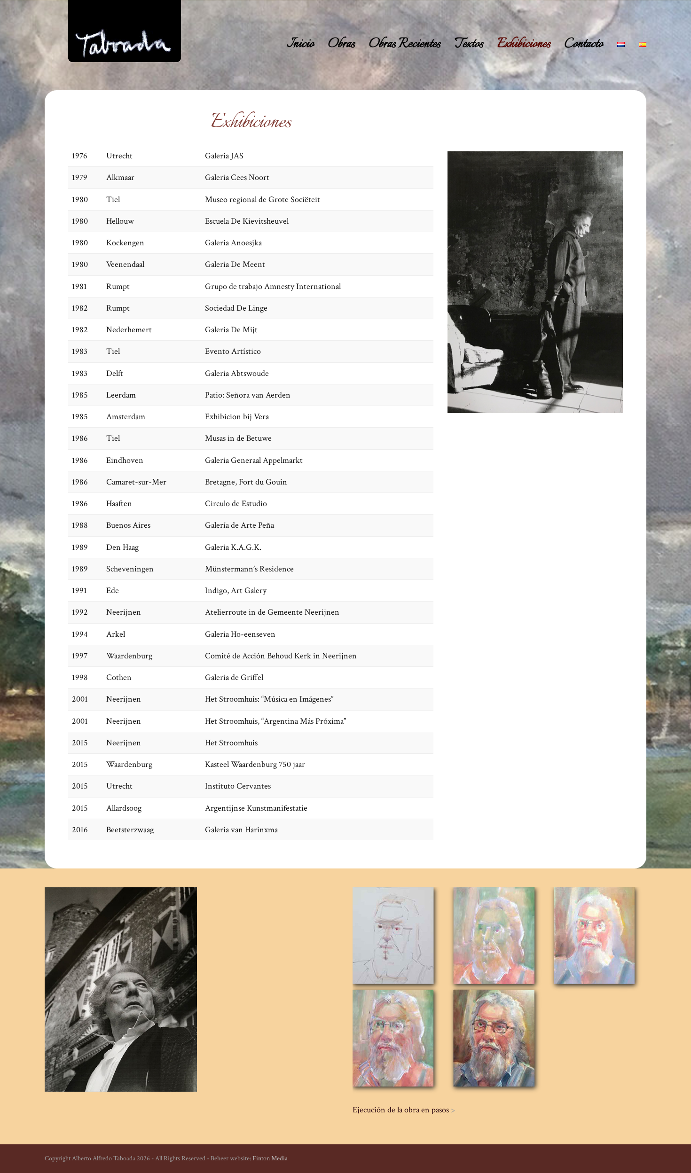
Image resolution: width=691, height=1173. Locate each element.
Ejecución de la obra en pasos (401, 1109)
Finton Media (270, 1158)
